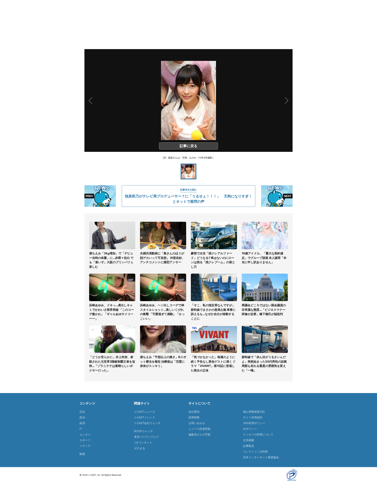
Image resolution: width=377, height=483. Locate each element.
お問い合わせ (196, 423)
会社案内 (193, 411)
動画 (82, 454)
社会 (82, 411)
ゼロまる (139, 448)
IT (81, 428)
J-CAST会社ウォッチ (147, 423)
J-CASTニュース (144, 411)
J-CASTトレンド (144, 417)
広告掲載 (248, 440)
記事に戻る (188, 146)
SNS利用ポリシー (254, 423)
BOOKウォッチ (143, 431)
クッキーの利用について (258, 434)
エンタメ (85, 434)
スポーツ (85, 440)
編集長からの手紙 (199, 434)
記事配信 (248, 445)
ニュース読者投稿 (199, 428)
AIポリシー (250, 428)
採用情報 (193, 417)
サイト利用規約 (252, 417)
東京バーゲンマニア (146, 436)
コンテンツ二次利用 (255, 451)
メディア (85, 445)
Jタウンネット (143, 442)
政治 (82, 417)
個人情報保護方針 (254, 411)
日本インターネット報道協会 (261, 457)
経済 (82, 423)
